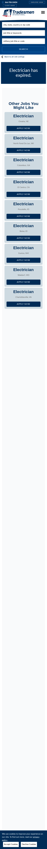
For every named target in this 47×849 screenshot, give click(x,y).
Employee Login (37, 2)
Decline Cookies (29, 844)
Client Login (10, 5)
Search (23, 49)
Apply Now (28, 129)
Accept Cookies (11, 844)
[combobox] (23, 25)
